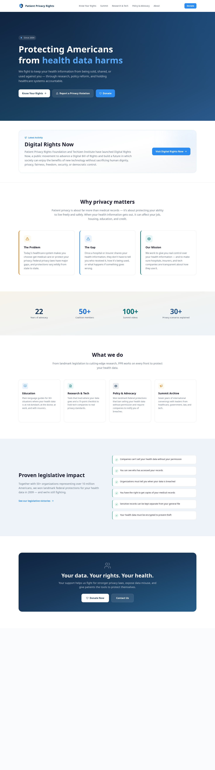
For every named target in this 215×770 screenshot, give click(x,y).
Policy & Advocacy (141, 5)
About (157, 5)
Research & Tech (120, 5)
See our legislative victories (34, 500)
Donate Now (97, 598)
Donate (190, 5)
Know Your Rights (87, 5)
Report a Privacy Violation (75, 93)
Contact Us (122, 598)
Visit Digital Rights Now (169, 151)
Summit (104, 5)
